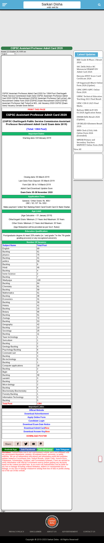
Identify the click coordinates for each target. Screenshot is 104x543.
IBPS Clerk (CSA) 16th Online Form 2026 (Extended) (87, 133)
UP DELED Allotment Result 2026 (89, 124)
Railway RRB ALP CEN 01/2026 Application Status (89, 111)
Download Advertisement (36, 414)
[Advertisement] (52, 28)
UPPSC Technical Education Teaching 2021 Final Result (89, 97)
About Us (51, 532)
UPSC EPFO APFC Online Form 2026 (88, 90)
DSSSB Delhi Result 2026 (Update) (88, 118)
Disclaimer (35, 532)
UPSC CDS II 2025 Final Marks (88, 104)
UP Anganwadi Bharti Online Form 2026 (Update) (90, 84)
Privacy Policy (16, 532)
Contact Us (89, 532)
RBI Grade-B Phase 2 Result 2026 (89, 61)
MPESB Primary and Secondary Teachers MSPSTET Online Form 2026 (90, 142)
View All (77, 149)
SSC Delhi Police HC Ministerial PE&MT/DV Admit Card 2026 (87, 69)
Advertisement (70, 532)
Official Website (36, 410)
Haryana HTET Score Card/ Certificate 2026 (89, 77)
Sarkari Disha (52, 4)
